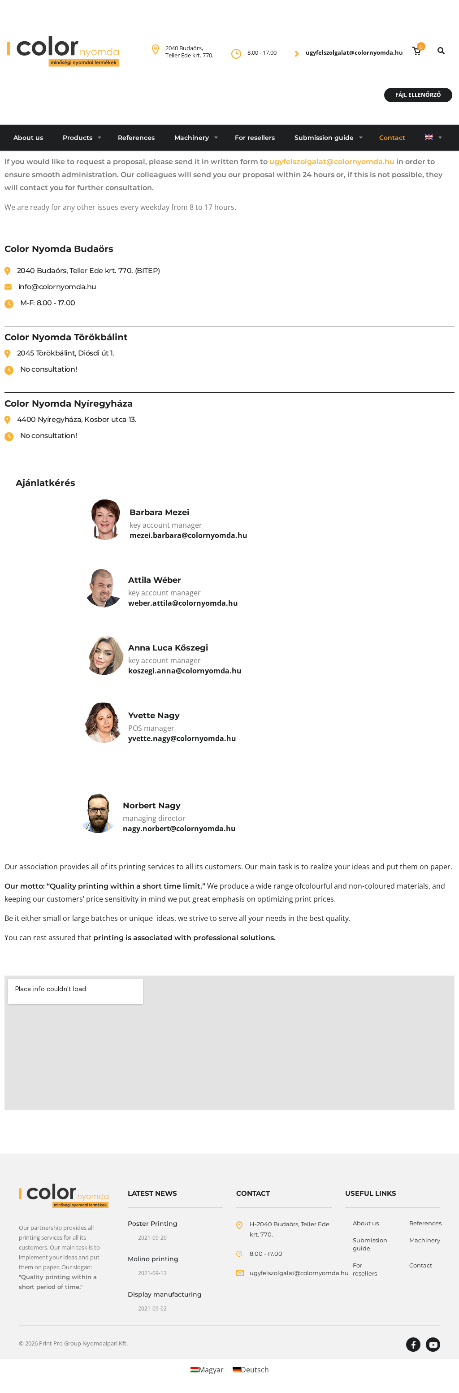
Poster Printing (153, 1223)
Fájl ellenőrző (418, 95)
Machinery (191, 138)
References (136, 138)
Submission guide (324, 138)
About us (28, 138)
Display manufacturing (165, 1294)
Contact (392, 138)
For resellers (255, 138)
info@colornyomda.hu (57, 286)
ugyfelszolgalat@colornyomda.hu (354, 52)
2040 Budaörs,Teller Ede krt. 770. (189, 51)
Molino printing (153, 1259)
